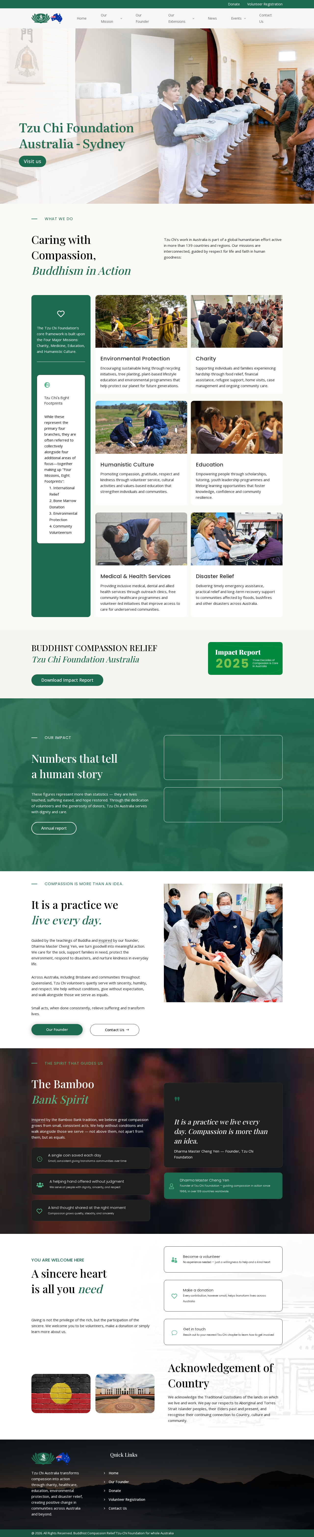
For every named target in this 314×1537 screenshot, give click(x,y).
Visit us (32, 161)
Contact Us (114, 1029)
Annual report (54, 828)
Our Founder (57, 1029)
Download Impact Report (67, 680)
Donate (234, 4)
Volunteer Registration (265, 4)
